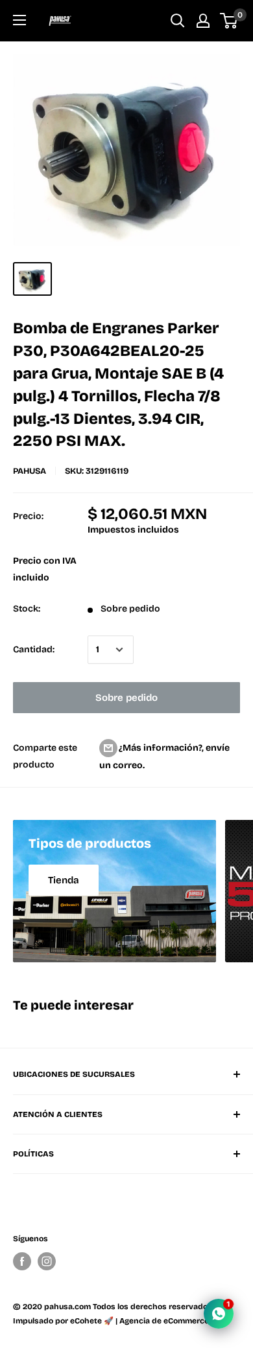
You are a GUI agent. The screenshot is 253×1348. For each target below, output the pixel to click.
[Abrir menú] (19, 20)
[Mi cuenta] (203, 21)
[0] (229, 20)
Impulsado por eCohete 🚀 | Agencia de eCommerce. (112, 1320)
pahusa (29, 471)
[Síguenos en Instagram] (47, 1261)
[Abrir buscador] (178, 21)
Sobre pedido (126, 697)
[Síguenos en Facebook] (22, 1261)
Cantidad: (33, 649)
